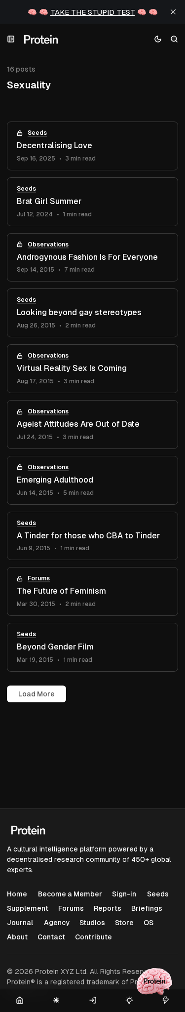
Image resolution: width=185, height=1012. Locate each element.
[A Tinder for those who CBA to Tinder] (92, 536)
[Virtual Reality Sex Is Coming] (92, 368)
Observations (48, 244)
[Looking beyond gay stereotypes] (92, 312)
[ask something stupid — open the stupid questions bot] (154, 981)
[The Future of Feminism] (92, 591)
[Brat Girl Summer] (92, 201)
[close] (173, 12)
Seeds (37, 132)
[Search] (174, 39)
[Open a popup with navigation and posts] (11, 39)
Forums (39, 578)
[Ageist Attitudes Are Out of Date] (92, 424)
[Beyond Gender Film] (92, 647)
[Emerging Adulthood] (92, 480)
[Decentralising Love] (92, 145)
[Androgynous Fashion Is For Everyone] (92, 257)
